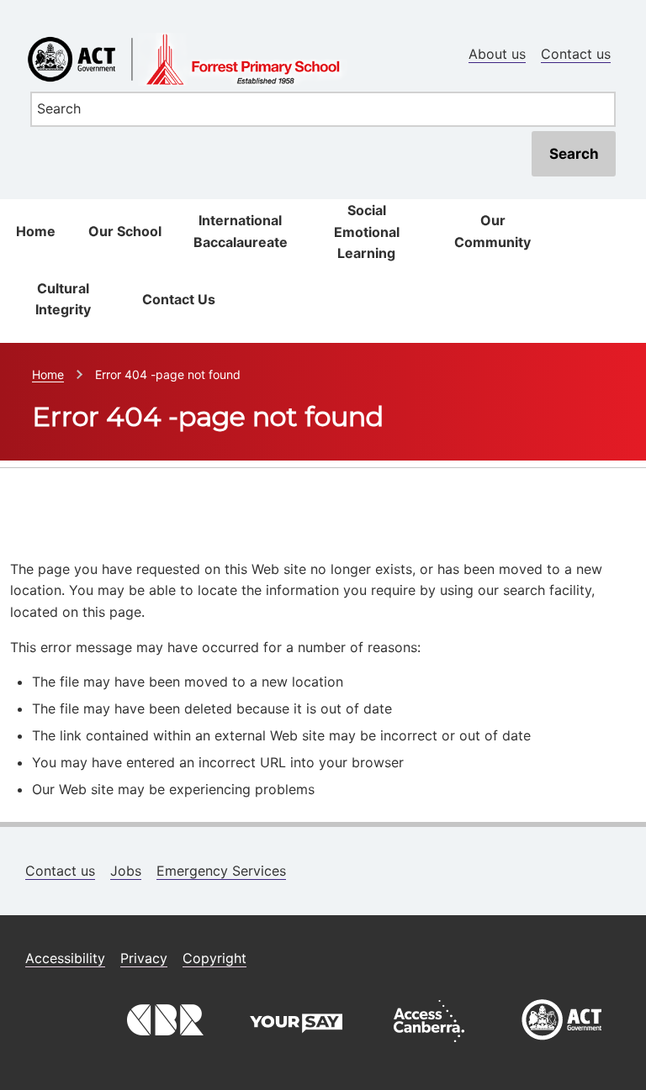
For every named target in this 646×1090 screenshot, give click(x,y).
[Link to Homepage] (323, 28)
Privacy (143, 958)
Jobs (125, 870)
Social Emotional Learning (367, 231)
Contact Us (178, 299)
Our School (125, 231)
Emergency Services (221, 870)
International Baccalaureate (240, 231)
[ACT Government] (562, 1046)
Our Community (492, 231)
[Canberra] (163, 1046)
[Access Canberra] (429, 1046)
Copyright (214, 958)
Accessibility (65, 958)
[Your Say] (296, 1046)
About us (497, 53)
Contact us (576, 53)
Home (36, 231)
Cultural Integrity (63, 299)
